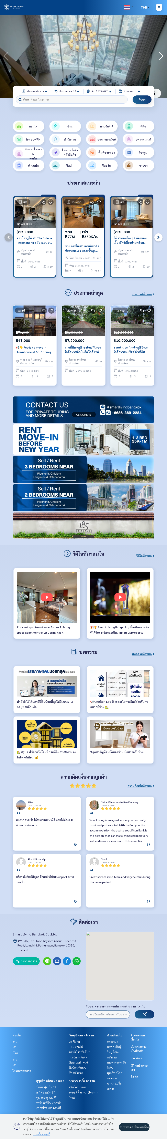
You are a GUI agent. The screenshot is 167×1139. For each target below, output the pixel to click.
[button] (161, 56)
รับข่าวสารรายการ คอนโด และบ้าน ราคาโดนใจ (115, 1006)
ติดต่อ (134, 1077)
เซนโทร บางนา (77, 1087)
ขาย (15, 1041)
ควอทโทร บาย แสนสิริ (48, 1108)
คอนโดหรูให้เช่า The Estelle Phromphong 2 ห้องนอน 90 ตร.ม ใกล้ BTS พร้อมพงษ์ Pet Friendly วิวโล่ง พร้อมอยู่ (34, 240)
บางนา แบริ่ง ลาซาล (82, 1081)
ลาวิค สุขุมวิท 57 (45, 1092)
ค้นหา (142, 99)
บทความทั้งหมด (142, 654)
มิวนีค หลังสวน (77, 1067)
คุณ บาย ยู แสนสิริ (46, 1097)
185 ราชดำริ (76, 1046)
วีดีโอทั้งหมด (144, 556)
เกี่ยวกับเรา (137, 1058)
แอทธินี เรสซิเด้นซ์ (79, 1052)
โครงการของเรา (22, 1071)
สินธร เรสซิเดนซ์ (78, 1062)
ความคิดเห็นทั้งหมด (139, 786)
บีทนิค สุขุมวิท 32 (46, 1087)
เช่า (14, 1046)
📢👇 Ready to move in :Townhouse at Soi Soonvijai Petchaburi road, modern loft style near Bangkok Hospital (34, 349)
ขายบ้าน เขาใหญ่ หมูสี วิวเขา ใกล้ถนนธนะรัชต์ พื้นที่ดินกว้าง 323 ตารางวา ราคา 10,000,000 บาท (131, 349)
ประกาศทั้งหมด (142, 294)
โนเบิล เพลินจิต (78, 1057)
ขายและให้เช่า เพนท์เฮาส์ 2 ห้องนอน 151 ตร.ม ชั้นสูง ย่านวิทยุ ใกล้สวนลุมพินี (82, 248)
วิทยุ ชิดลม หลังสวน (81, 1035)
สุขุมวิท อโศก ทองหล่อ (50, 1081)
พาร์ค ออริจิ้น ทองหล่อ (49, 1103)
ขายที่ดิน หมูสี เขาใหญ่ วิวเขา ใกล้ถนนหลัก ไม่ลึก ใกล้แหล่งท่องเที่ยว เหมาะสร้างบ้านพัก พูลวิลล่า (83, 349)
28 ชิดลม (74, 1041)
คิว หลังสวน (76, 1073)
